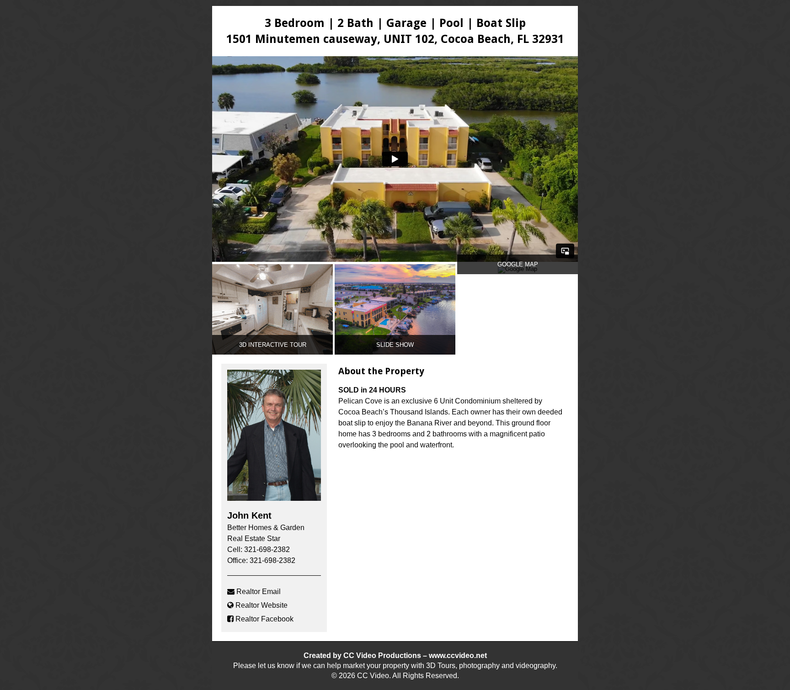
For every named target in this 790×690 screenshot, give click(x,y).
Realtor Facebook (264, 619)
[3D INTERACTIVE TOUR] (272, 352)
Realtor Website (261, 605)
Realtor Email (258, 591)
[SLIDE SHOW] (395, 352)
